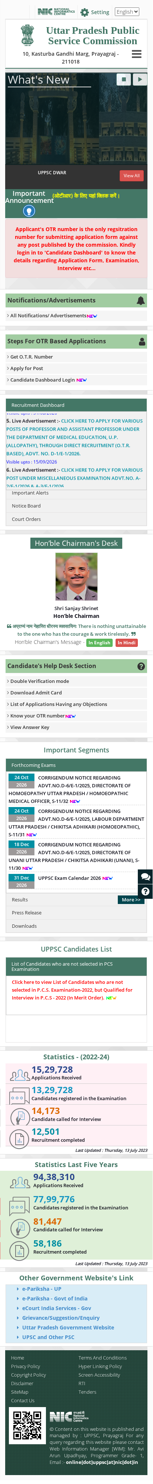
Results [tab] (20, 899)
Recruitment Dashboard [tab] (37, 405)
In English (99, 642)
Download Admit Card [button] (36, 692)
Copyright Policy (28, 1374)
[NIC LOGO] (82, 1416)
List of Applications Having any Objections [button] (58, 704)
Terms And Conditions (103, 1357)
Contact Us (22, 1400)
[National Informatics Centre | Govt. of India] (56, 11)
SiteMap (20, 1392)
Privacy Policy (25, 1366)
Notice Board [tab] (26, 505)
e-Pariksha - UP (41, 1288)
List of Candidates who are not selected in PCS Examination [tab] (62, 966)
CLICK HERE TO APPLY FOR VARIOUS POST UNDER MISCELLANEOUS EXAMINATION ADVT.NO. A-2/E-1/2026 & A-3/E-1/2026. (74, 470)
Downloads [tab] (24, 926)
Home (17, 1357)
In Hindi (127, 642)
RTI (82, 1383)
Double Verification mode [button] (39, 681)
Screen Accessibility (99, 1374)
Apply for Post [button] (26, 368)
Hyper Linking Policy (100, 1366)
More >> (131, 899)
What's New (38, 79)
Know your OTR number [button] (37, 715)
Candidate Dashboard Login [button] (43, 379)
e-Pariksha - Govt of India (54, 1298)
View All (132, 175)
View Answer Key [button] (29, 727)
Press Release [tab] (26, 912)
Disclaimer (22, 1383)
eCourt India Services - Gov (56, 1308)
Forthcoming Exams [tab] (33, 765)
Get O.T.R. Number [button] (31, 356)
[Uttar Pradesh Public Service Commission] (27, 34)
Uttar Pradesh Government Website (67, 1327)
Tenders (87, 1392)
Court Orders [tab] (26, 519)
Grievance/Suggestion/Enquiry (60, 1317)
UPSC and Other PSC (47, 1337)
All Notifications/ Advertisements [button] (48, 315)
